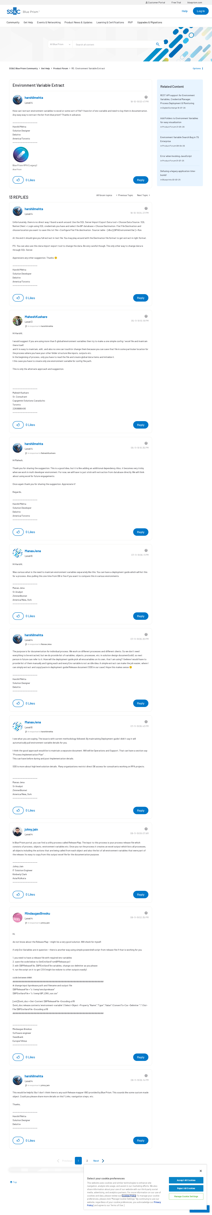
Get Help (28, 22)
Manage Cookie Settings (186, 1196)
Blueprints (167, 179)
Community (13, 22)
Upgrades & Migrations (149, 22)
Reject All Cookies (186, 1188)
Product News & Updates (78, 22)
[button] (18, 180)
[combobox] (118, 44)
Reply (140, 180)
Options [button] (197, 68)
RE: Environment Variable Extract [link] (88, 68)
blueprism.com (194, 2)
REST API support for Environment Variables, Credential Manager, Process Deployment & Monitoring (177, 99)
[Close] (200, 1171)
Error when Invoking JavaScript (176, 156)
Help (185, 11)
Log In (201, 11)
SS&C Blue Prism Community (23, 68)
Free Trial (176, 2)
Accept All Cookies (186, 1180)
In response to (40, 326)
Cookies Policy (129, 1195)
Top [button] (15, 1182)
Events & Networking (49, 22)
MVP (130, 22)
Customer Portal (156, 2)
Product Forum (60, 68)
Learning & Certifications (110, 22)
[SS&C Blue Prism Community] (23, 11)
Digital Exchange (169, 108)
